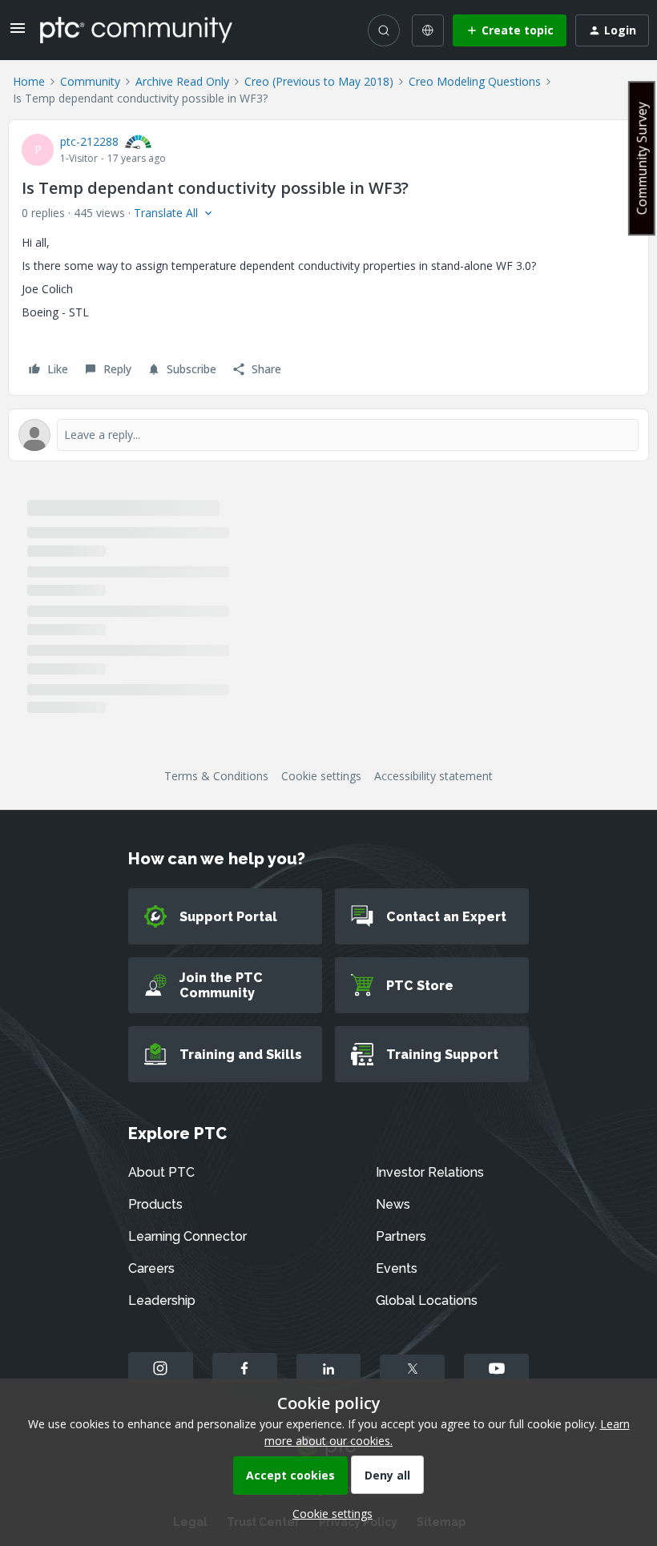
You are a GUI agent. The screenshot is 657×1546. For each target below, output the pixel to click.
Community (90, 81)
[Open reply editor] (328, 435)
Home (29, 81)
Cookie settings (321, 775)
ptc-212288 (89, 141)
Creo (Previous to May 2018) (318, 81)
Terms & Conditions (216, 775)
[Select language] (428, 30)
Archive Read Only (182, 81)
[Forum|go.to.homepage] (136, 29)
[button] (17, 33)
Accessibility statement (433, 775)
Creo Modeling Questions (475, 81)
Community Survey (642, 158)
